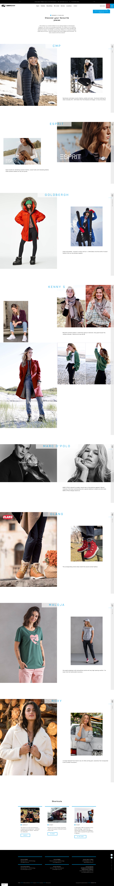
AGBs (19, 882)
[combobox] (4, 884)
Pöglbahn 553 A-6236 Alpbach (44, 1)
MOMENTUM (93, 882)
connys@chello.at (57, 862)
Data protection (26, 882)
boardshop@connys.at (26, 869)
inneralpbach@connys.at (87, 872)
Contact (75, 5)
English (3, 884)
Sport (37, 6)
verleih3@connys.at (57, 869)
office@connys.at (25, 862)
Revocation (48, 882)
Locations (69, 6)
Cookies (41, 882)
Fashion (43, 6)
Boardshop (49, 6)
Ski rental (56, 6)
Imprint (34, 882)
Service (63, 6)
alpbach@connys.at (88, 862)
